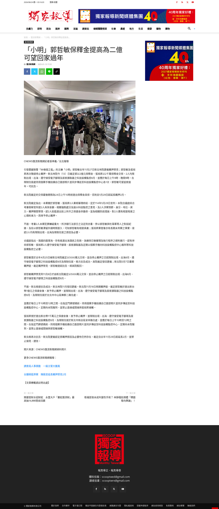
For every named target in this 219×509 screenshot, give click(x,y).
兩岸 (57, 28)
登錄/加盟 (53, 2)
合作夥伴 (66, 505)
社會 (113, 28)
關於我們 (55, 505)
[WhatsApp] (42, 71)
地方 (131, 28)
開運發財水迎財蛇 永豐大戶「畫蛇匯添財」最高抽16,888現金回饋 (49, 399)
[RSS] (182, 2)
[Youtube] (192, 2)
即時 (39, 28)
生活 (140, 28)
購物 (167, 28)
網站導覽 (180, 505)
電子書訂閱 (77, 505)
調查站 (85, 28)
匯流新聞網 (35, 37)
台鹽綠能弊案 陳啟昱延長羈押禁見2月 (45, 374)
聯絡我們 (191, 505)
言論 (75, 28)
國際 (66, 28)
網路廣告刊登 (115, 505)
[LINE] (49, 71)
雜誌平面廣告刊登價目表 (95, 505)
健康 (149, 28)
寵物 (158, 28)
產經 (122, 28)
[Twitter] (187, 2)
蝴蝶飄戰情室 (100, 28)
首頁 (26, 37)
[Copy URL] (56, 71)
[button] (190, 29)
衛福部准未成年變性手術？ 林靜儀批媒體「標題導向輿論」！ (109, 399)
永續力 (29, 28)
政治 (48, 28)
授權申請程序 (142, 505)
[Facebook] (176, 2)
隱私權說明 (129, 505)
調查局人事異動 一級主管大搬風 (42, 366)
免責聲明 (170, 505)
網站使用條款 (157, 505)
